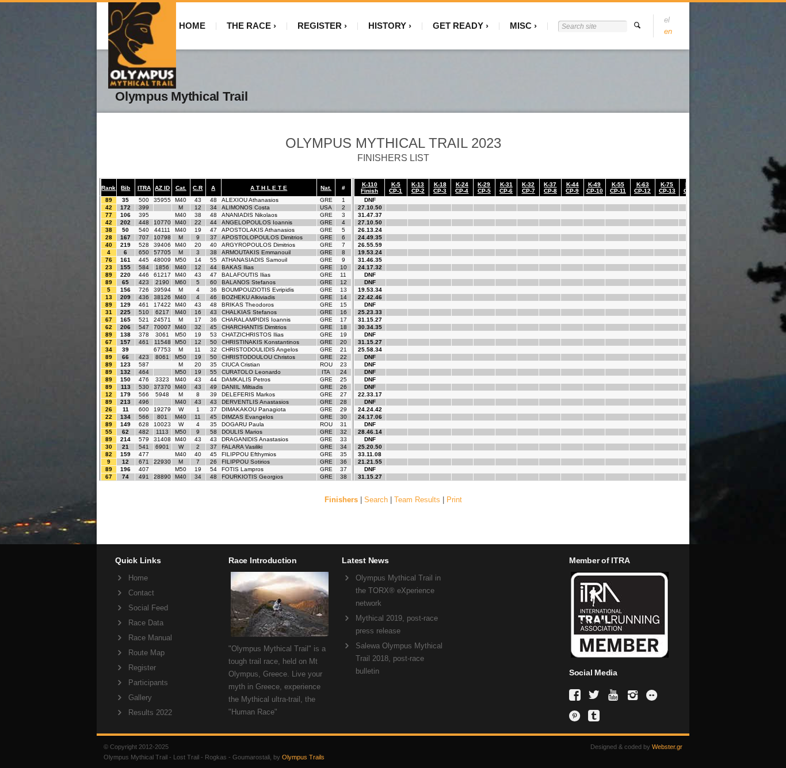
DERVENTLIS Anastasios (255, 402)
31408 (162, 439)
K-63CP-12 (642, 187)
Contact (141, 593)
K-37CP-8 (550, 187)
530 (144, 387)
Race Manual (150, 637)
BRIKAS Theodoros (248, 304)
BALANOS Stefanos (249, 282)
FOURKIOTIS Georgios (252, 476)
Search (376, 499)
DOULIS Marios (242, 432)
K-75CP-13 (667, 187)
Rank (108, 188)
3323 (162, 379)
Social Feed (148, 607)
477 (144, 454)
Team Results (417, 499)
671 (144, 461)
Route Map (146, 652)
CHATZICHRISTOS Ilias (253, 334)
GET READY (458, 25)
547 (144, 327)
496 (144, 402)
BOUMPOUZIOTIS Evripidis (258, 289)
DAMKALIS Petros (246, 379)
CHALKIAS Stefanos (249, 312)
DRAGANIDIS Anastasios (255, 439)
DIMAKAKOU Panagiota (254, 409)
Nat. (325, 188)
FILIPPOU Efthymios (249, 454)
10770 (162, 222)
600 (144, 409)
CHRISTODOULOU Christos (258, 357)
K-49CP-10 (594, 187)
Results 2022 (150, 712)
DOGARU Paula (243, 424)
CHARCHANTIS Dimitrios (254, 327)
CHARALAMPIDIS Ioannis (256, 319)
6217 (162, 312)
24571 (162, 319)
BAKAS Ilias (238, 267)
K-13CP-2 (418, 187)
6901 (162, 447)
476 (144, 379)
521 (144, 319)
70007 (162, 327)
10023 (162, 424)
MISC (521, 25)
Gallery (140, 697)
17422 (162, 304)
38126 (162, 297)
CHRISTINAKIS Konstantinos (260, 342)
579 (144, 439)
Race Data (145, 622)
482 (144, 432)
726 (144, 289)
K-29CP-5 (484, 187)
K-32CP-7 (528, 187)
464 (144, 372)
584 (144, 267)
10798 (162, 237)
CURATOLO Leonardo (251, 372)
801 (162, 417)
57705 (162, 252)
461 (144, 304)
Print (454, 499)
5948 (162, 394)
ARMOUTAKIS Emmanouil (256, 252)
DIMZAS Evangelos (247, 417)
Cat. (180, 188)
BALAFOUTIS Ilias (246, 275)
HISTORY (387, 25)
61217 (162, 275)
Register (142, 667)
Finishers (341, 499)
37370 (162, 387)
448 (144, 222)
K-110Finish (369, 187)
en (668, 31)
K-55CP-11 (618, 187)
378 (144, 334)
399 (144, 207)
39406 (162, 245)
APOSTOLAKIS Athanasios (258, 230)
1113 (162, 432)
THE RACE (249, 25)
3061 (162, 334)
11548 (162, 342)
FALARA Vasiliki (242, 447)
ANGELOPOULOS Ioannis (257, 222)
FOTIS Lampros (243, 469)
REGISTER (319, 25)
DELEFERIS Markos (248, 394)
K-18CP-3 (440, 187)
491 (144, 476)
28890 (162, 476)
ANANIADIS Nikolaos (249, 215)
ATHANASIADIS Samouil (254, 260)
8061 (162, 357)
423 (144, 282)
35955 (162, 200)
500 (144, 200)
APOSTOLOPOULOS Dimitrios (262, 237)
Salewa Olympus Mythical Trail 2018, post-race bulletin (399, 658)
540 (144, 230)
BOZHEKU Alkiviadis (248, 297)
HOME (192, 25)
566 (144, 394)
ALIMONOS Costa (246, 207)
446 (144, 275)
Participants (148, 682)
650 (144, 252)
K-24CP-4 (461, 187)
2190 (162, 282)
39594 (162, 289)
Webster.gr (667, 746)
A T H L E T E (268, 188)
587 (144, 364)
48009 (162, 260)
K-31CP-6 (506, 187)
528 (144, 245)
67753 (162, 349)
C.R (198, 188)
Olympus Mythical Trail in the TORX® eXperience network (398, 590)
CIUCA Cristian (241, 364)
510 (144, 312)
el (667, 20)
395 (144, 215)
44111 (162, 230)
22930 (162, 461)
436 (144, 297)
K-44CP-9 (572, 187)
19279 (162, 409)
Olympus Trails (303, 757)
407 (144, 469)
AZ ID (162, 188)
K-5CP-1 (395, 187)
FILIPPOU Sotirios (246, 461)
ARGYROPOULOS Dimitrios (258, 245)
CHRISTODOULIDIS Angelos (260, 349)
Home (138, 578)
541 (144, 447)
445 (144, 260)
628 (144, 424)
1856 (162, 267)
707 (144, 237)
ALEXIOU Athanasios (250, 200)
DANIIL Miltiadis (242, 387)
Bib (125, 188)
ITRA (144, 188)
